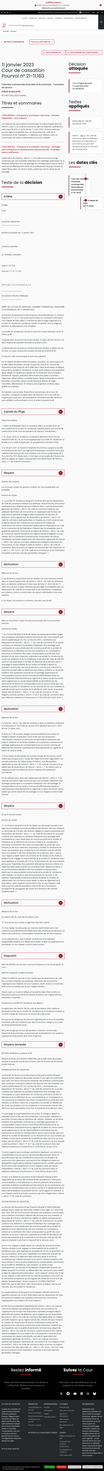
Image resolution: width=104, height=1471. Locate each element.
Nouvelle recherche (41, 42)
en (102, 12)
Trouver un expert (34, 1425)
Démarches (33, 1404)
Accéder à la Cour (36, 1433)
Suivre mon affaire (34, 1413)
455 (79, 121)
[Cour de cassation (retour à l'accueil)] (11, 25)
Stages (46, 1414)
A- (10, 12)
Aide (93, 12)
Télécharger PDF (54, 52)
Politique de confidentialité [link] (92, 1467)
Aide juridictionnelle (35, 1416)
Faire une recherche (67, 1410)
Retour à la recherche (14, 42)
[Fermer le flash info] (100, 5)
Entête (8, 196)
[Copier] (5, 12)
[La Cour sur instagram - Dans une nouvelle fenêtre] (88, 1393)
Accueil (6, 31)
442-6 (82, 135)
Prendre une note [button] (72, 12)
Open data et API (66, 1455)
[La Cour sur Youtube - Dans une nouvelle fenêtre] (75, 1393)
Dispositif (10, 956)
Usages (63, 1433)
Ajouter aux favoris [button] (60, 12)
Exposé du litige (14, 411)
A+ (7, 12)
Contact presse (50, 1433)
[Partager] (2, 12)
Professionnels (50, 1404)
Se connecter (86, 12)
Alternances (48, 1410)
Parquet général (80, 18)
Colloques (58, 18)
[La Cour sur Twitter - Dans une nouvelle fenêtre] (61, 1393)
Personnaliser (75, 1467)
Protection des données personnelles (65, 1443)
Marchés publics (50, 1417)
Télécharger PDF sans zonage (84, 52)
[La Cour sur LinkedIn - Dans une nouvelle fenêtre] (81, 1393)
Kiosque (50, 18)
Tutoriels (64, 1404)
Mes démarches (28, 26)
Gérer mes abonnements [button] (45, 12)
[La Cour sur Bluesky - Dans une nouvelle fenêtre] (94, 1393)
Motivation (11, 564)
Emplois (47, 1407)
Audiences (33, 18)
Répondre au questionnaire (53, 8)
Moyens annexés (15, 1044)
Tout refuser (61, 1467)
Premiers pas (64, 1407)
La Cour (25, 18)
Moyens (9, 473)
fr (97, 12)
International (68, 18)
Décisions (42, 18)
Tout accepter (49, 1467)
